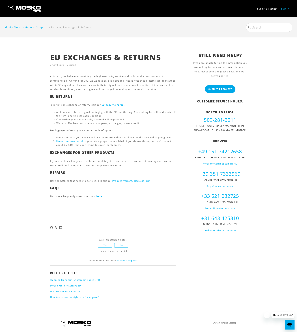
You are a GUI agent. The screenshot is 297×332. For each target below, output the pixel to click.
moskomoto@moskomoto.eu (220, 163)
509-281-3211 (220, 120)
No (121, 245)
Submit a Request (220, 89)
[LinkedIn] (60, 227)
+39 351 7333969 (220, 173)
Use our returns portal (69, 141)
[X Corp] (56, 227)
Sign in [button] (285, 8)
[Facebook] (51, 227)
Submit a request (267, 8)
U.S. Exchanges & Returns (65, 291)
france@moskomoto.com (220, 208)
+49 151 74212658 (220, 151)
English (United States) (224, 322)
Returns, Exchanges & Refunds (71, 27)
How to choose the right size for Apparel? (74, 297)
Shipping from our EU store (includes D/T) (75, 279)
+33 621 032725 (220, 196)
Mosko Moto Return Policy (66, 285)
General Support (36, 27)
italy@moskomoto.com (220, 185)
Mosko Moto (13, 27)
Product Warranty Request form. (131, 180)
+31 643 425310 (220, 218)
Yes (105, 245)
